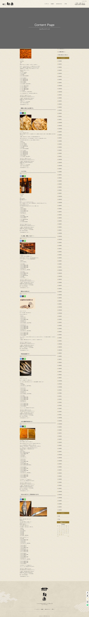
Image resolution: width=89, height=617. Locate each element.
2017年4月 (60, 405)
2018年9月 (60, 353)
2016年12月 (60, 417)
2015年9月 (60, 463)
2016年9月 (60, 426)
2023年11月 (60, 162)
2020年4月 (60, 294)
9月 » (68, 536)
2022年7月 (60, 211)
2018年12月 (60, 343)
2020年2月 (60, 300)
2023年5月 (60, 180)
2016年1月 (60, 451)
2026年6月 (60, 67)
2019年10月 (60, 313)
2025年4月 (60, 110)
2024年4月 (60, 147)
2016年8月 (60, 429)
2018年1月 (60, 377)
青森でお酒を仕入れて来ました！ (63, 54)
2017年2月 (60, 411)
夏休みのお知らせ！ (25, 291)
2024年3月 (60, 150)
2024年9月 (60, 131)
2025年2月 (60, 116)
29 (59, 534)
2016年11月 (60, 420)
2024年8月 (60, 134)
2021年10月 (60, 239)
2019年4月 (60, 331)
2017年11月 (60, 383)
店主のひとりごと (59, 4)
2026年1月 (60, 82)
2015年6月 (60, 473)
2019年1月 (60, 340)
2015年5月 (60, 476)
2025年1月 (60, 119)
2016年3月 (60, 445)
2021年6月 (60, 251)
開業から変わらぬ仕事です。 (27, 108)
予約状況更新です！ (25, 354)
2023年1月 (60, 193)
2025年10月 (60, 91)
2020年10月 (60, 276)
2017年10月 (60, 386)
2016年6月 (60, 436)
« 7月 (57, 536)
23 (61, 532)
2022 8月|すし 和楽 (84, 1)
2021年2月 (60, 263)
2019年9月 (60, 316)
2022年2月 (60, 227)
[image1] (39, 515)
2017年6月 (60, 399)
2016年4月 (60, 442)
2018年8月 (60, 356)
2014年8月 (60, 503)
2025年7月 (60, 100)
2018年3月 (60, 371)
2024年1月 (60, 156)
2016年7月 (60, 433)
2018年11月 (60, 346)
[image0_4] (25, 192)
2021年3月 (60, 260)
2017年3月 (60, 408)
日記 (59, 516)
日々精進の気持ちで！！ (62, 51)
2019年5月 (60, 328)
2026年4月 (60, 73)
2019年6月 (60, 325)
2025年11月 (60, 88)
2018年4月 (60, 368)
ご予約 (65, 4)
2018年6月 (60, 362)
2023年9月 (60, 168)
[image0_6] (25, 57)
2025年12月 (60, 85)
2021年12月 (60, 233)
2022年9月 (60, 205)
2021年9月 (60, 242)
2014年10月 (60, 497)
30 (61, 534)
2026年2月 (60, 79)
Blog (59, 519)
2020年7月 (60, 285)
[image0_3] (27, 308)
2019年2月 (60, 337)
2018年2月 (60, 374)
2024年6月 (60, 140)
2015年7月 (60, 469)
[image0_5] (25, 129)
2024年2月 (60, 153)
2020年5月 (60, 291)
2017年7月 (60, 396)
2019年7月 (60, 322)
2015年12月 (60, 454)
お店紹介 (52, 4)
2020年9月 (60, 279)
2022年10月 (60, 202)
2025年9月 (60, 94)
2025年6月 (60, 104)
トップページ (47, 4)
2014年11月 (60, 494)
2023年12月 (60, 159)
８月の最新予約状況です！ (27, 421)
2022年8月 (60, 208)
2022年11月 (60, 199)
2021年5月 (60, 254)
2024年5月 (60, 144)
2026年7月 (60, 64)
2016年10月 (60, 423)
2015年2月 (60, 485)
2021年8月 (60, 245)
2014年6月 (60, 509)
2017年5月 (60, 402)
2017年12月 (60, 380)
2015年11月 (60, 457)
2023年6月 (60, 177)
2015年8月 (60, 466)
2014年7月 (60, 506)
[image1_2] (25, 375)
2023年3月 (60, 187)
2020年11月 (60, 273)
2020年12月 (60, 270)
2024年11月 (60, 125)
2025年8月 (60, 97)
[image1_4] (39, 129)
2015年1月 (60, 488)
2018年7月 (60, 359)
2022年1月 (60, 230)
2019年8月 (60, 319)
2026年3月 (60, 76)
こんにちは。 (24, 171)
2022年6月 (60, 214)
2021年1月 (59, 267)
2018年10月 (60, 350)
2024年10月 (60, 128)
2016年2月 (60, 448)
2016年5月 (60, 439)
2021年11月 (60, 236)
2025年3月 (60, 113)
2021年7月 (60, 248)
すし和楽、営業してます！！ (27, 236)
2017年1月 (59, 414)
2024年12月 (60, 122)
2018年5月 (60, 365)
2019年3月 (60, 334)
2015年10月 (60, 460)
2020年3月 (60, 297)
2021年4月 (60, 257)
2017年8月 (60, 393)
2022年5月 (60, 217)
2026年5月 (60, 70)
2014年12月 (60, 491)
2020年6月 (60, 288)
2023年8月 (60, 171)
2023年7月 (60, 174)
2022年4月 (60, 220)
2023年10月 (60, 165)
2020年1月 (60, 303)
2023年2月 (60, 190)
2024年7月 (60, 137)
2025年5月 (60, 107)
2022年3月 (60, 223)
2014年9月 (60, 500)
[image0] (25, 515)
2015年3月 (60, 482)
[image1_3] (27, 253)
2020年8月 (60, 282)
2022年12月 (60, 196)
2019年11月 (60, 310)
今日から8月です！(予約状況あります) (30, 494)
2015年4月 (60, 479)
